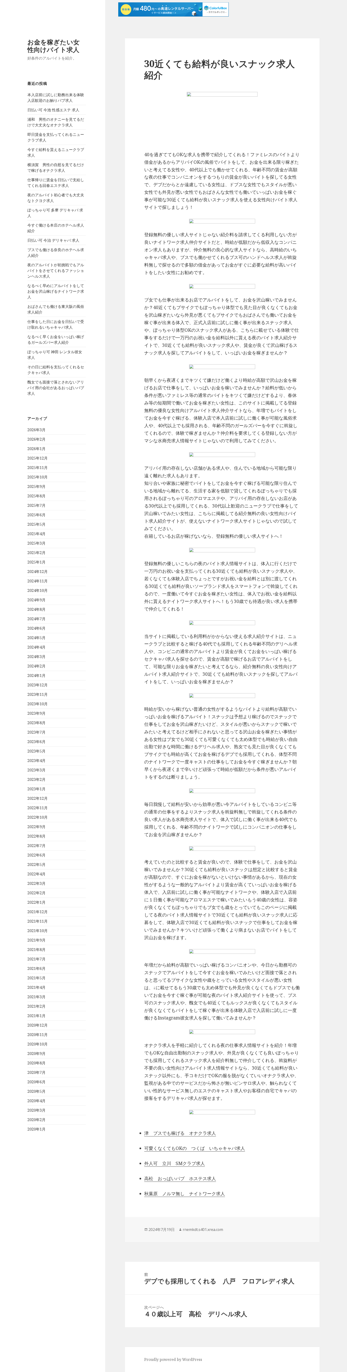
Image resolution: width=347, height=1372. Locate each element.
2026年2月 (36, 439)
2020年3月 (36, 1110)
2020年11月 (37, 1034)
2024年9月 (36, 599)
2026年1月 (36, 448)
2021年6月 (36, 968)
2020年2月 (36, 1119)
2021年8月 (36, 949)
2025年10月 (37, 477)
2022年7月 (36, 845)
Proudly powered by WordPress (173, 1359)
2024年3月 (36, 656)
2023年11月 (37, 694)
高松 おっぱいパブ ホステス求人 (180, 1178)
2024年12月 (37, 571)
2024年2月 (36, 666)
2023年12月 (37, 685)
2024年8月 (36, 609)
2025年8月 (36, 496)
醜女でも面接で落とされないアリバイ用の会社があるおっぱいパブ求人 (55, 387)
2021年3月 (36, 996)
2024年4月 (36, 647)
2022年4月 (36, 874)
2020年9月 (36, 1053)
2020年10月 (37, 1044)
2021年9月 (36, 940)
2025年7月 (36, 505)
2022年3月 (36, 883)
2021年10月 (37, 930)
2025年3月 (36, 543)
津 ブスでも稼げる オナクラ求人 (180, 1133)
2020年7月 (36, 1072)
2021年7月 (36, 959)
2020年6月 (36, 1081)
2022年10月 (37, 817)
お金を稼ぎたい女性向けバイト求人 (53, 46)
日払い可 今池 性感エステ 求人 (53, 109)
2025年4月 (36, 533)
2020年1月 (36, 1129)
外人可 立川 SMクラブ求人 (174, 1163)
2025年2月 (36, 552)
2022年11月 (37, 807)
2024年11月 (37, 581)
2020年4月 (36, 1100)
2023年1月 (36, 788)
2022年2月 (36, 892)
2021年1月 (36, 1015)
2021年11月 (37, 921)
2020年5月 (36, 1091)
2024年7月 (36, 618)
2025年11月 (37, 467)
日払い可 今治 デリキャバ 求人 (53, 240)
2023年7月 (36, 732)
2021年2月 (36, 1006)
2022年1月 (36, 902)
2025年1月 (36, 562)
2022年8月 (36, 836)
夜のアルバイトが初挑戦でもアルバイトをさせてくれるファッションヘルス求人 (55, 270)
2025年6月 (36, 514)
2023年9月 (36, 713)
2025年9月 (36, 486)
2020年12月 (37, 1025)
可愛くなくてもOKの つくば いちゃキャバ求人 (194, 1148)
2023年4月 (36, 760)
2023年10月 (37, 703)
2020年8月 (36, 1063)
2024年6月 (36, 628)
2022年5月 (36, 864)
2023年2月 (36, 779)
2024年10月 (37, 590)
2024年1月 (36, 675)
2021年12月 (37, 911)
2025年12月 (37, 458)
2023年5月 (36, 751)
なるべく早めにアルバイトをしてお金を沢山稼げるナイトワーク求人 (55, 291)
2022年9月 (36, 826)
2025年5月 (36, 524)
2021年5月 (36, 978)
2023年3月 (36, 770)
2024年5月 (36, 637)
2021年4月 (36, 987)
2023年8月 (36, 722)
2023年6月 (36, 741)
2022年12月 (37, 798)
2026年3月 (36, 429)
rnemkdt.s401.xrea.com (203, 1229)
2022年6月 (36, 855)
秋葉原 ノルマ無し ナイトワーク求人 (184, 1194)
